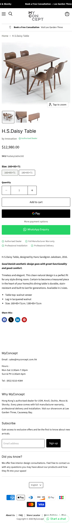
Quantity (6, 182)
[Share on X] (11, 319)
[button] (8, 117)
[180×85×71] (27, 176)
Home (5, 35)
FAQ (21, 515)
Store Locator (33, 515)
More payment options (36, 221)
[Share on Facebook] (4, 319)
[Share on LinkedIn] (17, 319)
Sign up (53, 443)
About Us (10, 515)
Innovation (11, 139)
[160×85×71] (10, 176)
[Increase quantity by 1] (32, 190)
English (34, 485)
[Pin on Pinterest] (24, 319)
